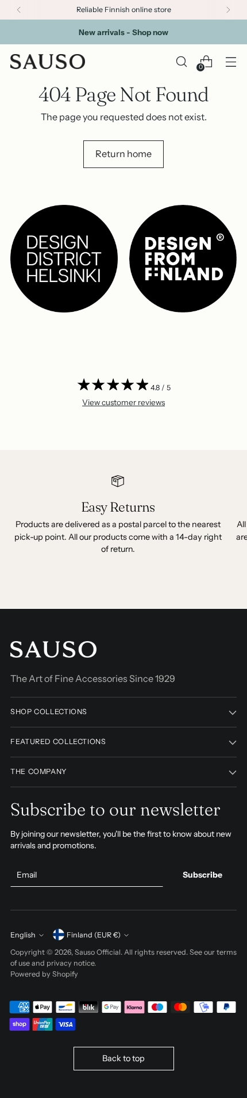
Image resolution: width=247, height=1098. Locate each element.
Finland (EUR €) (94, 935)
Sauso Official (98, 952)
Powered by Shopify (44, 974)
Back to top (123, 1058)
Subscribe (202, 875)
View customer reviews (123, 402)
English (23, 935)
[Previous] (19, 10)
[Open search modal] (181, 62)
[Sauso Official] (47, 61)
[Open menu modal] (230, 62)
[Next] (228, 10)
